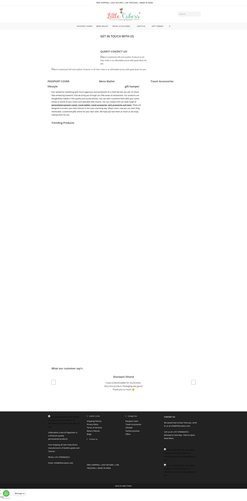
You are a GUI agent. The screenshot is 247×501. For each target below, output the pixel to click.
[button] (123, 72)
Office (127, 434)
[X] (87, 445)
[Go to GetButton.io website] (6, 498)
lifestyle (53, 86)
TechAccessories (132, 431)
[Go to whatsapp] (6, 493)
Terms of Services (94, 427)
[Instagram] (110, 43)
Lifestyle (129, 427)
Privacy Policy (92, 424)
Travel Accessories (162, 81)
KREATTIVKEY (127, 486)
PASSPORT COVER (58, 81)
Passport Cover (131, 421)
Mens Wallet (107, 81)
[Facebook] (103, 43)
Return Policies (93, 431)
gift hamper (132, 86)
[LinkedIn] (87, 458)
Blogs (89, 434)
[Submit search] (198, 14)
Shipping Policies (94, 421)
